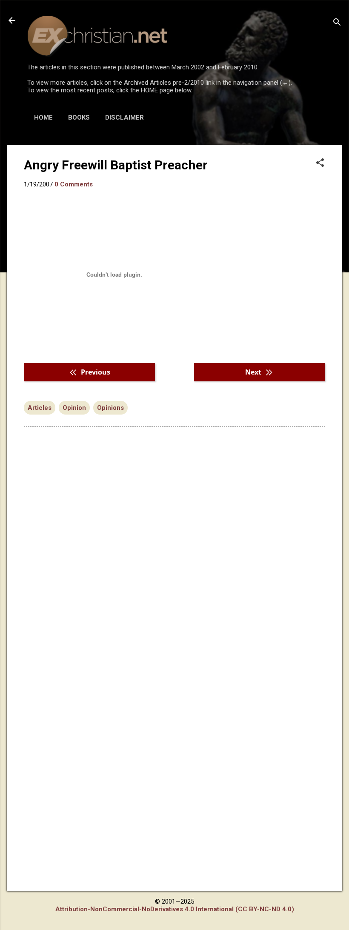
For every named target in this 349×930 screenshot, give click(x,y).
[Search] (337, 23)
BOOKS (79, 117)
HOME (43, 117)
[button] (320, 163)
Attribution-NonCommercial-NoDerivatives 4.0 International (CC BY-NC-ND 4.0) (174, 909)
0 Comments (73, 184)
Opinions (110, 408)
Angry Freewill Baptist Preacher (116, 164)
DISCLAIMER (124, 117)
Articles (39, 408)
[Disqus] (174, 541)
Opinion (74, 408)
